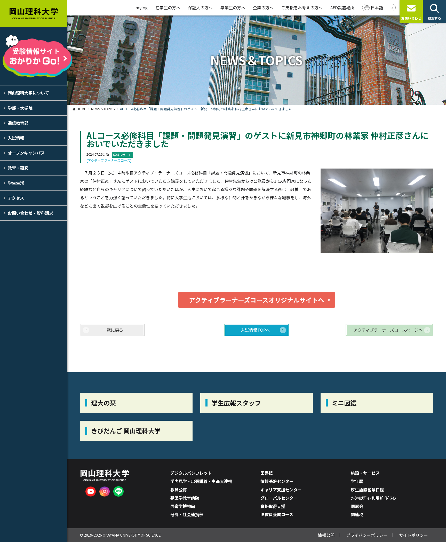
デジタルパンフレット (191, 473)
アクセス (16, 198)
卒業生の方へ (232, 7)
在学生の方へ (167, 7)
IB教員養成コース (276, 514)
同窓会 (357, 506)
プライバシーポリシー (366, 535)
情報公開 (326, 535)
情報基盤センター (276, 481)
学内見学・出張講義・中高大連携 (201, 481)
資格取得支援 (272, 506)
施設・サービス (365, 473)
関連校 (357, 514)
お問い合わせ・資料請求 (30, 213)
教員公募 (178, 490)
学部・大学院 (20, 108)
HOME (81, 108)
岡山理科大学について (28, 93)
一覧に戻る (112, 330)
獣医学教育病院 (184, 498)
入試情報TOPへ (255, 330)
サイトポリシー (413, 535)
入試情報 (16, 138)
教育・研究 (18, 168)
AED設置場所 (342, 7)
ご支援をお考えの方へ (302, 7)
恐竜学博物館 (182, 506)
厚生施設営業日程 (367, 490)
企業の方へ (263, 7)
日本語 (377, 7)
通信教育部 (18, 123)
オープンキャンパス (26, 153)
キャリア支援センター (281, 490)
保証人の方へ (200, 7)
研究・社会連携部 (186, 514)
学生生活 (16, 183)
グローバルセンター (279, 498)
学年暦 (357, 481)
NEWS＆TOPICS (103, 108)
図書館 (266, 473)
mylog (142, 7)
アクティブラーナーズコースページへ (388, 330)
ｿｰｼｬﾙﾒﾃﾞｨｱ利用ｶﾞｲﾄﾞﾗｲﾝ (373, 498)
